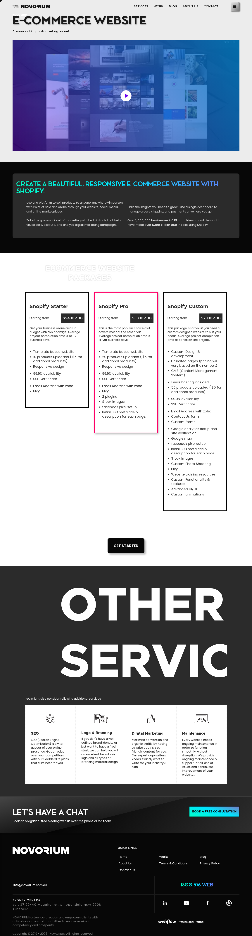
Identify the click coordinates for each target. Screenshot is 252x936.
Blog (203, 857)
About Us (125, 863)
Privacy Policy (210, 863)
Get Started (126, 545)
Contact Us (127, 870)
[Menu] (234, 6)
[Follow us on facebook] (207, 903)
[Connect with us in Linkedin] (165, 903)
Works (163, 857)
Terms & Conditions (173, 863)
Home (123, 857)
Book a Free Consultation (214, 811)
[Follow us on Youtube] (186, 903)
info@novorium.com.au (30, 885)
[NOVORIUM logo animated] (44, 852)
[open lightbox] (126, 95)
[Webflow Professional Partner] (198, 922)
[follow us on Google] (228, 903)
